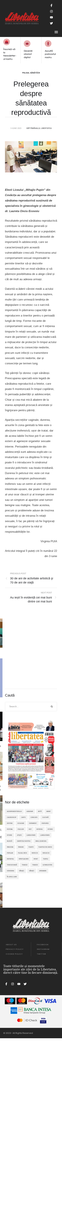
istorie (9, 835)
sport (36, 859)
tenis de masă (12, 865)
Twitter (41, 954)
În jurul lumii (12, 877)
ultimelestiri (47, 865)
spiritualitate (24, 859)
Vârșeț (31, 871)
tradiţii (24, 865)
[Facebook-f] (51, 5)
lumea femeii (44, 835)
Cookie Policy (14, 954)
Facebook (43, 944)
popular (10, 853)
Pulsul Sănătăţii (31, 73)
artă (39, 811)
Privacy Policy (14, 949)
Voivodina (10, 871)
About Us (11, 944)
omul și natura (40, 841)
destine (10, 823)
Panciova (10, 847)
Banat (48, 811)
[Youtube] (51, 17)
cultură (45, 817)
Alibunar (30, 811)
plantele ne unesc (45, 847)
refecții (35, 853)
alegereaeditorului (14, 811)
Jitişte (19, 835)
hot (30, 829)
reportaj (10, 859)
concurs (34, 817)
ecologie (21, 823)
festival (10, 829)
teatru (45, 859)
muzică (9, 841)
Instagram (43, 949)
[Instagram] (51, 11)
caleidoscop (11, 817)
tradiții (35, 865)
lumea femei (31, 835)
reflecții (46, 853)
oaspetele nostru (23, 841)
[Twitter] (51, 23)
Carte (23, 817)
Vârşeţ (21, 871)
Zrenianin (42, 871)
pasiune (21, 847)
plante (31, 847)
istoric (50, 829)
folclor (21, 829)
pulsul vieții (22, 853)
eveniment (33, 823)
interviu (40, 829)
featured (45, 823)
